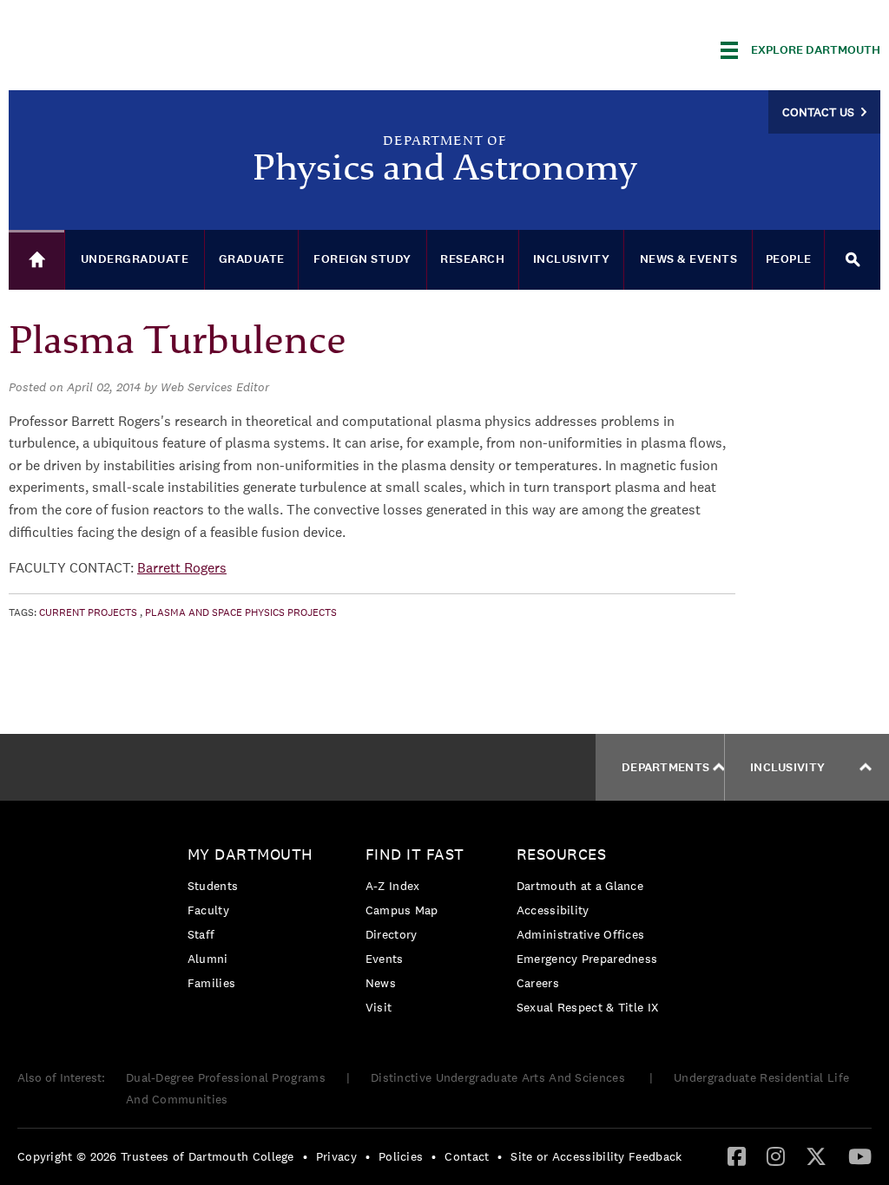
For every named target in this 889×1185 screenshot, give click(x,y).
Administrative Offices (581, 934)
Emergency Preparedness (587, 958)
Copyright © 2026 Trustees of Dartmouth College (155, 1156)
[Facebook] (737, 1155)
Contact (466, 1156)
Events (384, 958)
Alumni (208, 958)
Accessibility (553, 910)
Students (213, 886)
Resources (562, 854)
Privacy (336, 1156)
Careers (538, 983)
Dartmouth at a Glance (580, 886)
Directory (391, 934)
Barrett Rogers (182, 568)
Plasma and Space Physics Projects (241, 612)
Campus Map (401, 910)
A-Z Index (392, 886)
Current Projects (88, 612)
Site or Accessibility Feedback (596, 1156)
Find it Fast (414, 854)
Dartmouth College (146, 47)
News (380, 983)
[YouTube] (860, 1155)
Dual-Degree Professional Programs (226, 1077)
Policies (401, 1156)
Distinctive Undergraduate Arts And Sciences (500, 1077)
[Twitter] (816, 1155)
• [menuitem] (305, 1156)
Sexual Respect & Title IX (588, 1007)
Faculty (208, 910)
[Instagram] (776, 1155)
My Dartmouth (250, 854)
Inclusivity (787, 767)
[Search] (852, 260)
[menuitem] (255, 921)
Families (211, 983)
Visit (378, 1007)
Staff (201, 934)
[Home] (36, 260)
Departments (665, 767)
